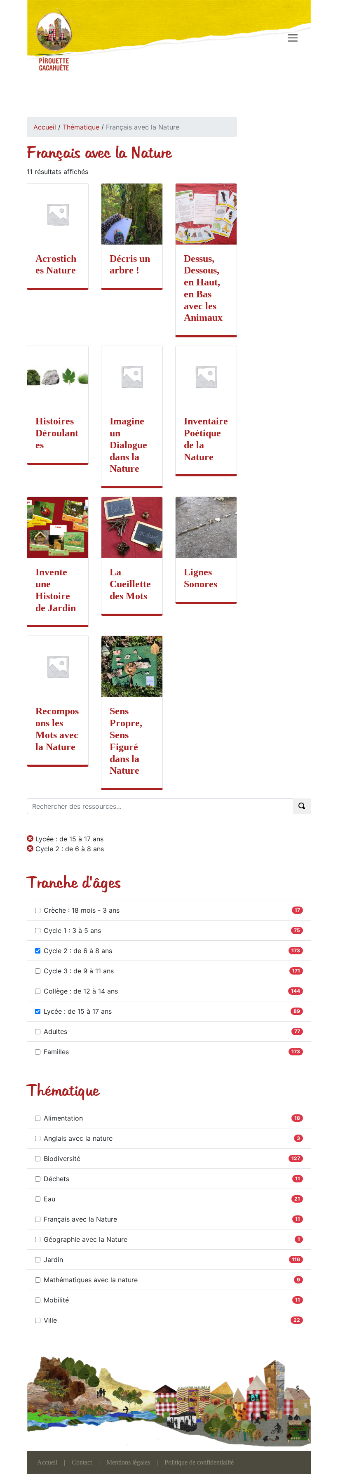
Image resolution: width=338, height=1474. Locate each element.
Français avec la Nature (80, 1219)
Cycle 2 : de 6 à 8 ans (78, 951)
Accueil (44, 127)
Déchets (56, 1179)
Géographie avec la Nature (85, 1239)
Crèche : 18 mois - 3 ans (82, 910)
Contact (82, 1462)
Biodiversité (62, 1158)
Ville (50, 1320)
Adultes (55, 1031)
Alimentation (63, 1118)
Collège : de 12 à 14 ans (81, 991)
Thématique (81, 127)
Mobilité (56, 1300)
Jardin (53, 1259)
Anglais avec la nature (78, 1138)
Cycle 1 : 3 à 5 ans (72, 930)
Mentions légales (128, 1462)
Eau (49, 1199)
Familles (56, 1052)
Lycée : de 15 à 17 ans (78, 1011)
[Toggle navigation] (292, 38)
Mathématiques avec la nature (91, 1280)
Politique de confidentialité (199, 1462)
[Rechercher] (302, 806)
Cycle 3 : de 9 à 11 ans (79, 971)
